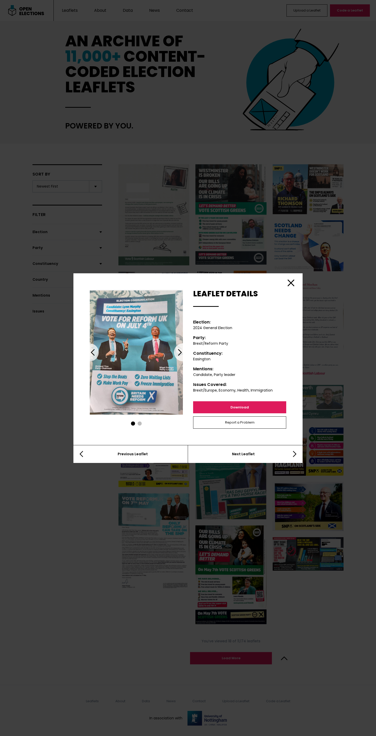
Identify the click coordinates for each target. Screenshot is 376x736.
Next (183, 352)
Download (239, 407)
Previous (90, 352)
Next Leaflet (243, 454)
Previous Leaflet (133, 454)
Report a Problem (240, 422)
